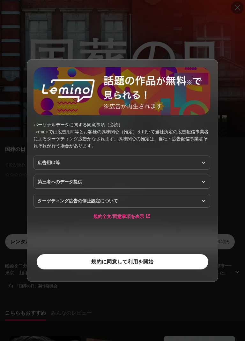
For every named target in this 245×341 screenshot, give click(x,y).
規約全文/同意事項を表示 (118, 216)
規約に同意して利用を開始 (122, 262)
